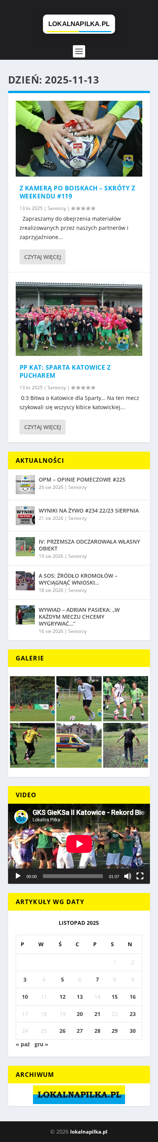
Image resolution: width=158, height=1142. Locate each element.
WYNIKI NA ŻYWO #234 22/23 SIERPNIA (89, 510)
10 (25, 996)
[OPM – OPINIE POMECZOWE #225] (25, 484)
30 (133, 1030)
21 (97, 1013)
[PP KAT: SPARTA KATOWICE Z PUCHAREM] (79, 318)
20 (80, 1013)
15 (115, 996)
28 (97, 1030)
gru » (41, 1044)
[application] (79, 844)
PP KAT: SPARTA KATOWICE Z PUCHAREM (65, 371)
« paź (23, 1044)
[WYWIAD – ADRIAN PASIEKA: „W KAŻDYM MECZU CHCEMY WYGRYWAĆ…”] (25, 614)
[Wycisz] (128, 876)
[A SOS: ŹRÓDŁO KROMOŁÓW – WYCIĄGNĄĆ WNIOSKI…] (25, 580)
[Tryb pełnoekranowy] (140, 876)
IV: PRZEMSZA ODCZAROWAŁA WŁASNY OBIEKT (89, 545)
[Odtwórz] (18, 876)
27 (80, 1030)
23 (133, 1013)
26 (62, 1030)
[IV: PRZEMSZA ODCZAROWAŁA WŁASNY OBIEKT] (25, 546)
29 (115, 1030)
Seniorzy (57, 208)
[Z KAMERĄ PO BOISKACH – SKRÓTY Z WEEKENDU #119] (79, 139)
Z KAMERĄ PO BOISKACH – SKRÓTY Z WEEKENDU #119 (77, 192)
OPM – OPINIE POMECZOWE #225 (82, 479)
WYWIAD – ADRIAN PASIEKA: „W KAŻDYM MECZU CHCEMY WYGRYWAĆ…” (79, 616)
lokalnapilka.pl (88, 1131)
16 (133, 996)
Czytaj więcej (42, 257)
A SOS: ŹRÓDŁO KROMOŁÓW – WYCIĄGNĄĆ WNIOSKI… (78, 579)
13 (80, 996)
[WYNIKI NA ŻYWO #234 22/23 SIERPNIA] (25, 515)
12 (62, 996)
